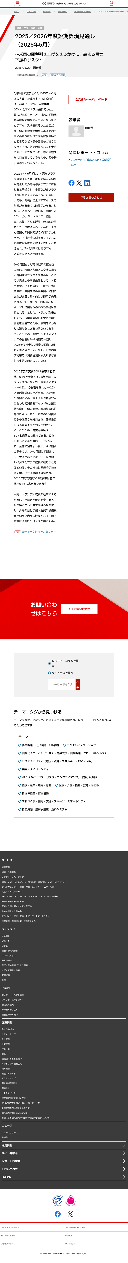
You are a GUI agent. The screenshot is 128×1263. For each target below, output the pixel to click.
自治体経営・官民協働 (12, 911)
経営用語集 (7, 960)
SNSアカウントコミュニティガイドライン (21, 1103)
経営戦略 (6, 867)
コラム (5, 946)
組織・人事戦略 (9, 872)
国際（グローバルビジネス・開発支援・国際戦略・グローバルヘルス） (34, 882)
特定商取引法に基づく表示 (14, 1098)
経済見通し (62, 11)
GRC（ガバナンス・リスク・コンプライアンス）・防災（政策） (30, 896)
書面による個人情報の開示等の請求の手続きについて (26, 1117)
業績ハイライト (9, 1073)
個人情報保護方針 (10, 1083)
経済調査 (46, 11)
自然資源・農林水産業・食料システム (19, 921)
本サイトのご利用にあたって (12, 1227)
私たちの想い (8, 1029)
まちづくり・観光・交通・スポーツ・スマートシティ (26, 916)
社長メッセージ (9, 1034)
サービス (7, 860)
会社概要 (6, 1039)
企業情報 (7, 1022)
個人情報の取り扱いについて (15, 1113)
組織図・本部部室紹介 (12, 1058)
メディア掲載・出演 (11, 970)
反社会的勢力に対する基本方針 (16, 1108)
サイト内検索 (10, 1153)
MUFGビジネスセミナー (12, 1000)
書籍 (4, 980)
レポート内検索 (11, 1161)
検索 (77, 684)
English (6, 1176)
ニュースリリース (10, 1132)
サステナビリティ (10, 1093)
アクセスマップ (9, 1078)
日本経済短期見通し (82, 11)
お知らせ (6, 1137)
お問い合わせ (10, 1168)
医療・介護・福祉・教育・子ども (17, 906)
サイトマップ (70, 1244)
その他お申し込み (10, 1009)
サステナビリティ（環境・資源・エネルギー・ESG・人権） (29, 887)
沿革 (4, 1054)
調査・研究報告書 (10, 950)
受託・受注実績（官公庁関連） (16, 965)
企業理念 (6, 1044)
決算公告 (6, 1068)
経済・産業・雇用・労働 (29, 27)
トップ (16, 11)
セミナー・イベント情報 (13, 995)
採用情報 (7, 1145)
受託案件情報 (8, 1005)
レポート (6, 941)
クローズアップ (9, 955)
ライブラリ (31, 11)
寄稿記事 (6, 975)
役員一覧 (6, 1049)
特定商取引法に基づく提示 (75, 1227)
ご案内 (6, 987)
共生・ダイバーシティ (12, 891)
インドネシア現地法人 (12, 1063)
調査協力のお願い (10, 1014)
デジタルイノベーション (13, 877)
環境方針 (6, 1088)
